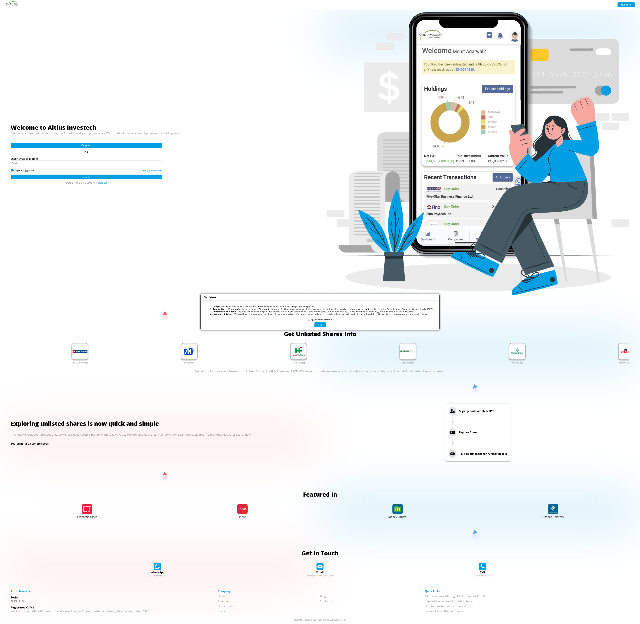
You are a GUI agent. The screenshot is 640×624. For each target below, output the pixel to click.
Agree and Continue (321, 319)
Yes (320, 325)
